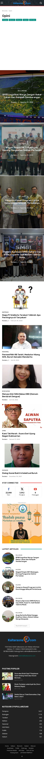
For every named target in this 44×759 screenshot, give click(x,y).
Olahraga (24, 748)
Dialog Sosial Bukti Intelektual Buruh (19, 473)
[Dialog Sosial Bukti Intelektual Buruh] (22, 455)
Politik (17, 748)
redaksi (4, 400)
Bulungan (22, 91)
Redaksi (31, 748)
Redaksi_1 (5, 320)
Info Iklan (32, 20)
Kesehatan (6, 391)
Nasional (5, 351)
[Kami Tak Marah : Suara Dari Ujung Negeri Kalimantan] (22, 416)
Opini (4, 430)
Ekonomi (12, 20)
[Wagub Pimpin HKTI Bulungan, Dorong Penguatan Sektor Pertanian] (22, 149)
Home (7, 746)
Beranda (4, 11)
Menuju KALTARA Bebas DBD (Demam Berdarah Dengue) (20, 395)
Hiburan (19, 20)
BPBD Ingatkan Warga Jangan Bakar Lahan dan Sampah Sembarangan (27, 559)
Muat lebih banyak (21, 626)
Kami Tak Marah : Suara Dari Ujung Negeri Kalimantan (18, 434)
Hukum (26, 20)
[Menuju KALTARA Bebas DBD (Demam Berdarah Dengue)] (22, 376)
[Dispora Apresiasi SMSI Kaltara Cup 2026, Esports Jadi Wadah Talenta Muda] (22, 255)
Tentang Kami (14, 753)
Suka (8, 488)
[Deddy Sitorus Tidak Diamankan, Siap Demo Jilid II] (7, 696)
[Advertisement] (22, 44)
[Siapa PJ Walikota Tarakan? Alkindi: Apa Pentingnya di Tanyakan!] (22, 297)
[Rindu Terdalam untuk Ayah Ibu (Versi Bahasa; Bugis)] (6, 687)
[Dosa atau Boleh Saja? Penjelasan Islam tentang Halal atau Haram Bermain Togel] (7, 676)
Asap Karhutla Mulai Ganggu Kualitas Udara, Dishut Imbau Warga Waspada (27, 617)
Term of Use (30, 750)
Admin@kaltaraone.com (27, 656)
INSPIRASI (5, 312)
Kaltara (22, 143)
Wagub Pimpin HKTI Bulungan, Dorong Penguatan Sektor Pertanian (27, 574)
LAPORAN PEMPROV (26, 753)
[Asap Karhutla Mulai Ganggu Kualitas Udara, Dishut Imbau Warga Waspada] (8, 616)
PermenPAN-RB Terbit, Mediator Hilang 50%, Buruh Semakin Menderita (21, 355)
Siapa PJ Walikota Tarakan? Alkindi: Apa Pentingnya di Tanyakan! (21, 316)
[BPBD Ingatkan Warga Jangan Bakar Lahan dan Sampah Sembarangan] (22, 96)
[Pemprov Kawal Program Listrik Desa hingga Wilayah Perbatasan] (22, 202)
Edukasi (5, 20)
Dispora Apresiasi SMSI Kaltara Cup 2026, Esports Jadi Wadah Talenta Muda (28, 603)
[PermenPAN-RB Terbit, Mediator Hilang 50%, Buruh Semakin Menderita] (22, 337)
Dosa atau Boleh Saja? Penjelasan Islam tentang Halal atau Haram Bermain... (26, 676)
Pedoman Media (12, 750)
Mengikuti (22, 488)
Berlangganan (35, 488)
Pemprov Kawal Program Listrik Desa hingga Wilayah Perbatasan (28, 588)
